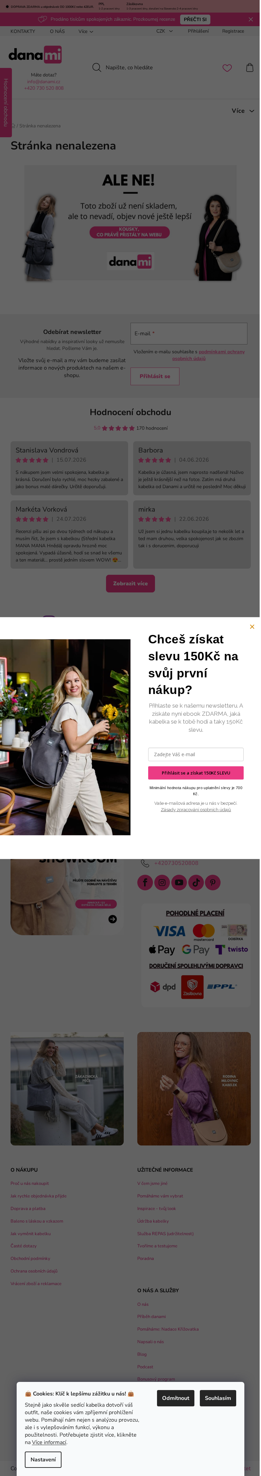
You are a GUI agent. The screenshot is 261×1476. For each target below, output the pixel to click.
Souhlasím (218, 1398)
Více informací (49, 1442)
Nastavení (43, 1459)
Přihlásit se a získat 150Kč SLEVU (196, 773)
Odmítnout (175, 1398)
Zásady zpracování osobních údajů (196, 809)
